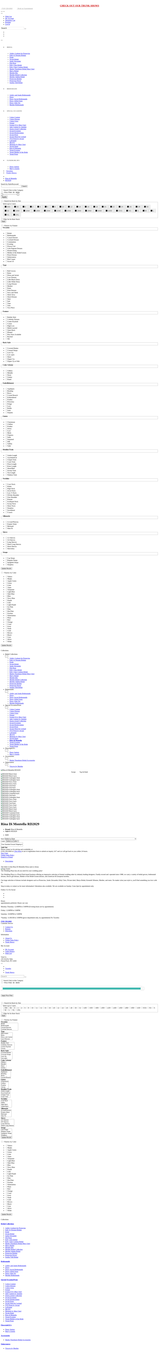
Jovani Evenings (15, 723)
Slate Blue (10, 594)
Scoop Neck (11, 504)
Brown (9, 633)
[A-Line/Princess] (6, 1110)
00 (17, 207)
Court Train (11, 462)
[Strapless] (6, 1135)
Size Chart (4, 853)
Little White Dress (13, 282)
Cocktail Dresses (13, 240)
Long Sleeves (12, 542)
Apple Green (11, 581)
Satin (9, 437)
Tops (9, 303)
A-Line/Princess (12, 522)
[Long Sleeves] (7, 1124)
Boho (9, 273)
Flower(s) (10, 402)
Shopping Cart (10, 20)
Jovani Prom (14, 727)
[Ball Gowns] (7, 1033)
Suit (8, 301)
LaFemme (13, 733)
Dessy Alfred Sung (16, 699)
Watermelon (11, 615)
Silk (8, 441)
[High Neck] (6, 1104)
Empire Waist (12, 524)
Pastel (9, 379)
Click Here (18, 851)
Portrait (9, 499)
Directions (8, 931)
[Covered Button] (6, 1053)
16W (28, 211)
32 (8, 211)
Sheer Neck (11, 506)
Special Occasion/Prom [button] (13, 705)
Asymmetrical (12, 457)
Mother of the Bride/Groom (16, 253)
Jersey (9, 429)
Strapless (10, 508)
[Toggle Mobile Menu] (2, 963)
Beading (10, 391)
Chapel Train (11, 460)
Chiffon (10, 424)
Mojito (9, 579)
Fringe (9, 404)
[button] (9, 47)
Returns (7, 929)
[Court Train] (5, 1097)
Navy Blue (11, 598)
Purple (9, 600)
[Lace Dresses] (7, 1039)
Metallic (10, 373)
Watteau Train (12, 475)
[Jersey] (5, 1087)
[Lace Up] (6, 1056)
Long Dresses (12, 284)
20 (105, 207)
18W (38, 211)
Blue (9, 596)
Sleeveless (10, 549)
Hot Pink (10, 611)
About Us (8, 938)
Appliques (10, 389)
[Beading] (6, 1074)
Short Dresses (12, 297)
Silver (9, 639)
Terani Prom (14, 746)
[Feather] (5, 1085)
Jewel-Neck (11, 491)
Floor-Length (11, 464)
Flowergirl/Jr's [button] (10, 748)
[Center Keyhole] (7, 1047)
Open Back (11, 330)
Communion (11, 242)
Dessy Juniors (14, 752)
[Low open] (6, 1058)
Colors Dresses (15, 711)
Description (9, 861)
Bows (9, 393)
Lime (9, 585)
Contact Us (9, 927)
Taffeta (9, 444)
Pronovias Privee (15, 685)
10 (63, 207)
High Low (10, 326)
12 (71, 207)
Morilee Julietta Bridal (17, 682)
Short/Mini (11, 468)
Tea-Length (11, 473)
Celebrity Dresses (13, 319)
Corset (9, 324)
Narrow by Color (10, 573)
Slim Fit (10, 528)
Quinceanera (11, 257)
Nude (9, 628)
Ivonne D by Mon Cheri (18, 717)
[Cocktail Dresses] (9, 1029)
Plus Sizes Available (14, 334)
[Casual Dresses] (9, 1027)
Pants (9, 288)
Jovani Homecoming (17, 725)
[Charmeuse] (5, 1082)
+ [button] (6, 764)
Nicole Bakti (14, 738)
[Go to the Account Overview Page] (2, 13)
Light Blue (11, 592)
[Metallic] (3, 1064)
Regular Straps (12, 560)
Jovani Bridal (14, 664)
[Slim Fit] (6, 1116)
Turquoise (10, 590)
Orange (10, 622)
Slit (8, 339)
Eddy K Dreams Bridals (18, 660)
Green (9, 583)
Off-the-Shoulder (13, 495)
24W (69, 211)
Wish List (8, 16)
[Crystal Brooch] (6, 1077)
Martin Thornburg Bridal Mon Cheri (22, 674)
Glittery (10, 371)
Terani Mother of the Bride (19, 744)
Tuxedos (8, 968)
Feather (9, 400)
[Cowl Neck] (6, 1101)
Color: (3, 841)
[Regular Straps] (6, 1131)
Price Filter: (8, 192)
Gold (9, 631)
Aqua (9, 587)
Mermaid (10, 526)
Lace (9, 406)
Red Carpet (11, 259)
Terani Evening (15, 742)
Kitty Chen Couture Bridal (19, 672)
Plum (9, 618)
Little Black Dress (13, 279)
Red (8, 620)
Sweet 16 (10, 261)
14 (80, 207)
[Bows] (6, 1076)
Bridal (9, 233)
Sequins (10, 413)
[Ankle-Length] (5, 1091)
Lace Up (10, 352)
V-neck (9, 512)
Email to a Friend (7, 857)
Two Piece (11, 308)
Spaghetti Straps (12, 562)
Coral (9, 624)
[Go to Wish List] (4, 11)
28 (139, 207)
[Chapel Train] (5, 1095)
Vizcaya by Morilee (16, 766)
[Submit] (25, 28)
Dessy (12, 695)
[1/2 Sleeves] (7, 1120)
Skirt (9, 299)
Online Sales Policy (7, 855)
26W (79, 211)
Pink (9, 609)
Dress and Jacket (13, 275)
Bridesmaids (11, 235)
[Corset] (7, 1049)
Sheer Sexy (11, 295)
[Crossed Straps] (6, 1054)
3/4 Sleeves (11, 540)
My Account (9, 18)
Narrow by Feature (10, 226)
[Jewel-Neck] (6, 1106)
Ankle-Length (12, 455)
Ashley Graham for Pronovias (20, 658)
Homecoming (12, 251)
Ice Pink (10, 607)
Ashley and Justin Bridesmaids (20, 693)
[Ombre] (3, 1068)
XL (8, 215)
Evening (10, 244)
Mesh (9, 433)
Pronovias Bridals (16, 683)
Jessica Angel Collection (18, 721)
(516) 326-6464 (6, 8)
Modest (9, 286)
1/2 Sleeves (11, 538)
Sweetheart (11, 510)
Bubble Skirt (11, 317)
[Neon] (3, 1066)
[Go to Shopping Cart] (2, 11)
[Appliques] (6, 1072)
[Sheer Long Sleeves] (7, 1126)
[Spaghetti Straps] (6, 1133)
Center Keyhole (12, 321)
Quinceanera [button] (9, 762)
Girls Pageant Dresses (14, 248)
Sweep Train (11, 470)
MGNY (12, 735)
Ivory (9, 626)
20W (48, 211)
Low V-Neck (11, 493)
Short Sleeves (12, 546)
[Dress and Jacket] (7, 1037)
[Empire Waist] (6, 1112)
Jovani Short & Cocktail (18, 729)
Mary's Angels (14, 754)
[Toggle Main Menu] (2, 40)
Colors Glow (14, 713)
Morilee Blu (14, 678)
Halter (9, 486)
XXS (120, 211)
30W (100, 211)
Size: (2, 839)
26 (130, 207)
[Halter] (6, 1103)
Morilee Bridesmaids (17, 703)
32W (110, 211)
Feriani (12, 715)
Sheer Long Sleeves (14, 544)
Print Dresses (11, 290)
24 (122, 207)
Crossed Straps (12, 350)
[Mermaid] (6, 1114)
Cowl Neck (11, 484)
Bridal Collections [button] (11, 654)
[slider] (142, 988)
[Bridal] (9, 1024)
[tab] (81, 670)
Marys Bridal (14, 676)
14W (17, 211)
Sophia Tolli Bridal (16, 687)
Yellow (9, 577)
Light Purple (11, 605)
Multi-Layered (12, 328)
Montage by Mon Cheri (18, 736)
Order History (10, 951)
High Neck (11, 489)
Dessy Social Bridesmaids (18, 697)
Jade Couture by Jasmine (18, 719)
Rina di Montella (16, 740)
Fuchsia (10, 613)
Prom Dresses (12, 255)
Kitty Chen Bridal (16, 670)
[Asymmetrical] (5, 1093)
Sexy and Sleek (12, 292)
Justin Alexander (15, 666)
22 (113, 207)
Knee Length (11, 466)
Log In (7, 24)
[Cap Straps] (6, 1130)
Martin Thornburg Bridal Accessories (22, 760)
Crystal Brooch (12, 395)
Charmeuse (11, 422)
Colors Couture (15, 709)
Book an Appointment (25, 8)
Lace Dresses (11, 277)
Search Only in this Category (13, 190)
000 (8, 207)
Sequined (10, 439)
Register (8, 22)
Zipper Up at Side (13, 361)
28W (89, 211)
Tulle (9, 446)
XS (129, 211)
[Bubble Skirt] (7, 1043)
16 (88, 207)
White (9, 641)
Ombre (9, 377)
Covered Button (12, 348)
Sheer (9, 357)
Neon (9, 375)
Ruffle (9, 408)
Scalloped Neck (12, 501)
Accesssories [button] (9, 756)
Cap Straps (11, 558)
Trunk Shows (9, 942)
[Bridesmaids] (9, 1026)
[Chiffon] (5, 1083)
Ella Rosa (13, 668)
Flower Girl (11, 246)
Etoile (12, 662)
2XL (17, 215)
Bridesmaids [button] (9, 689)
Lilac (9, 602)
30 (147, 207)
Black (9, 635)
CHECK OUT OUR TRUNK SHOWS (79, 5)
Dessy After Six (15, 701)
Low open (10, 355)
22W (59, 211)
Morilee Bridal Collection (18, 680)
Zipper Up (10, 359)
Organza (10, 435)
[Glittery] (3, 1062)
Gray (9, 637)
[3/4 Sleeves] (7, 1122)
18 (97, 207)
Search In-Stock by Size (12, 201)
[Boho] (7, 1035)
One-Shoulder (12, 497)
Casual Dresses (12, 238)
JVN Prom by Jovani (17, 731)
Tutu (8, 305)
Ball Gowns (11, 271)
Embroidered (11, 397)
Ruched (10, 337)
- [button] (6, 656)
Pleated (9, 332)
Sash (9, 410)
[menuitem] (81, 17)
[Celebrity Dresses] (7, 1045)
